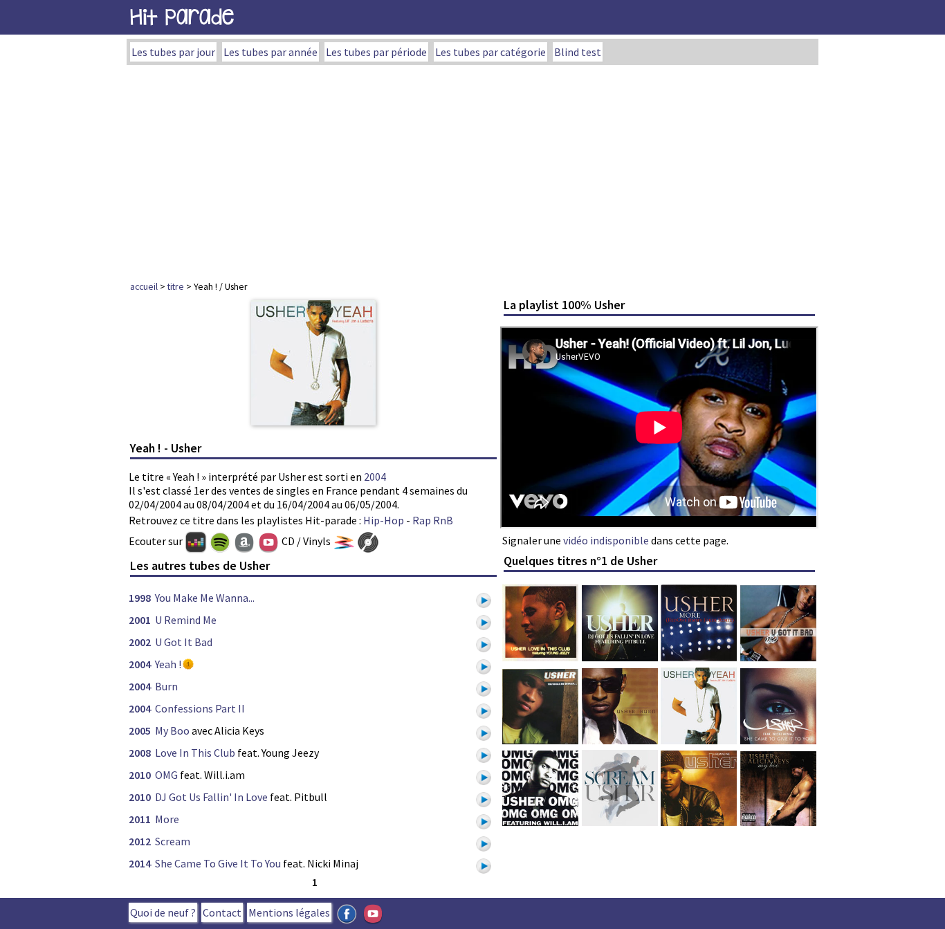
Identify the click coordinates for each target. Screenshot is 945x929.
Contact (222, 912)
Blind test (577, 52)
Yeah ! (168, 664)
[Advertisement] (472, 169)
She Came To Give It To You (218, 863)
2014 (140, 863)
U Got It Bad (183, 642)
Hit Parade (182, 17)
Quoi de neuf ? (163, 912)
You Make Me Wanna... (205, 598)
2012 (140, 841)
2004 (375, 477)
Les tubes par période (376, 52)
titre (175, 286)
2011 (140, 819)
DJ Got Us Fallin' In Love (211, 797)
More (167, 819)
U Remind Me (186, 620)
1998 (140, 598)
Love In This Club (195, 753)
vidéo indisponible (606, 540)
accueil (144, 286)
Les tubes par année (270, 52)
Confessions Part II (200, 708)
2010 (140, 775)
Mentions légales (289, 912)
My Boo (172, 730)
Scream (172, 841)
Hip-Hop (383, 520)
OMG (166, 775)
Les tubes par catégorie (490, 52)
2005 (140, 730)
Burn (166, 686)
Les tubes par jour (173, 52)
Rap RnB (432, 520)
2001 (140, 620)
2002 (140, 642)
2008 (140, 753)
